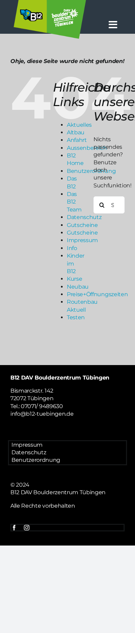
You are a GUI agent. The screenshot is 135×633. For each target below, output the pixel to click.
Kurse (74, 279)
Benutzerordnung (35, 460)
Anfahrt (77, 140)
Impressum (82, 240)
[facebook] (14, 527)
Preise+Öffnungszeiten (97, 294)
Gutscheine (82, 225)
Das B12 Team (74, 202)
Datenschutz (84, 217)
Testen (76, 317)
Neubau (78, 286)
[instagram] (26, 527)
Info (72, 248)
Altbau (75, 132)
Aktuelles (79, 125)
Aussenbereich (87, 148)
